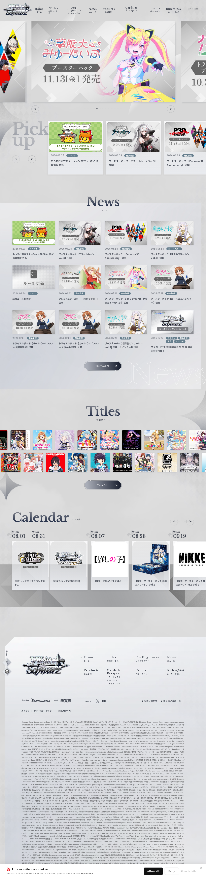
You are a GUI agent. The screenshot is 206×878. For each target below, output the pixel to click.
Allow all (153, 871)
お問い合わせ (150, 700)
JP (189, 9)
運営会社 (25, 711)
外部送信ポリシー (66, 711)
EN (196, 9)
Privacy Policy (84, 873)
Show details (188, 871)
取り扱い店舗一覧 (172, 700)
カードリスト (115, 677)
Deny (171, 871)
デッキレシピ (115, 683)
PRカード (113, 680)
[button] (85, 108)
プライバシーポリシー (44, 711)
